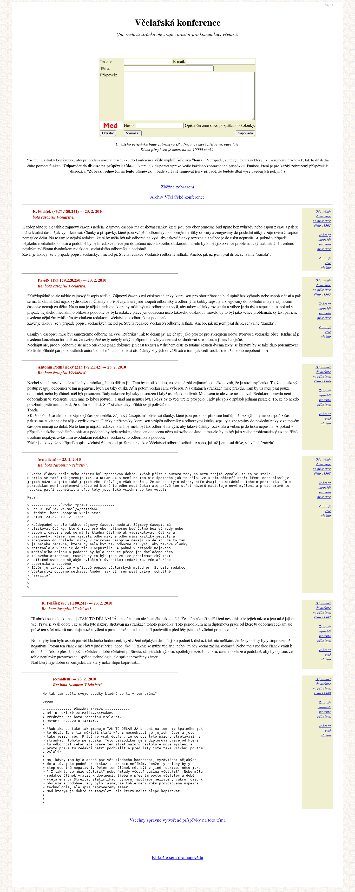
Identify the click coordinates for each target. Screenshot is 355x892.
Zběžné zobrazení (177, 186)
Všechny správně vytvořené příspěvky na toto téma (177, 820)
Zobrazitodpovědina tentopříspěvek (324, 241)
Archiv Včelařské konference (177, 197)
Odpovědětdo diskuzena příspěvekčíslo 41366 (322, 374)
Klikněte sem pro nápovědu (177, 857)
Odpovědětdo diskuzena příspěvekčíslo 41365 (322, 287)
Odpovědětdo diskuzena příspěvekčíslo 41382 (322, 610)
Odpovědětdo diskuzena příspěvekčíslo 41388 (322, 686)
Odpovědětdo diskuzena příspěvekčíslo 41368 (322, 466)
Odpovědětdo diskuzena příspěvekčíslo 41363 (322, 218)
